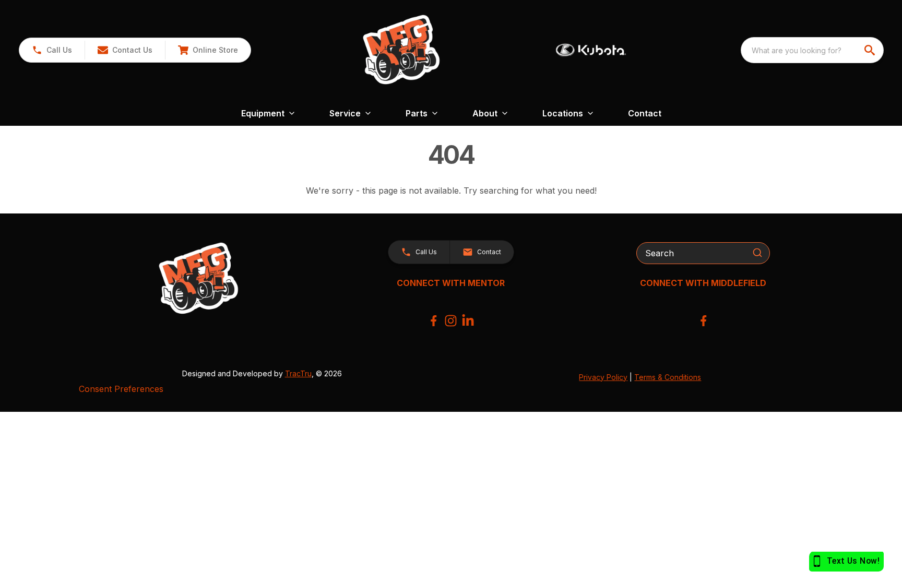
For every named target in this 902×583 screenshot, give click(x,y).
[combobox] (812, 50)
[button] (52, 50)
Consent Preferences (121, 389)
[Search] (757, 252)
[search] (870, 50)
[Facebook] (433, 321)
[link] (208, 50)
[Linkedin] (467, 321)
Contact (644, 113)
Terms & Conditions (667, 377)
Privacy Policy (603, 377)
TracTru (298, 373)
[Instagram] (450, 321)
